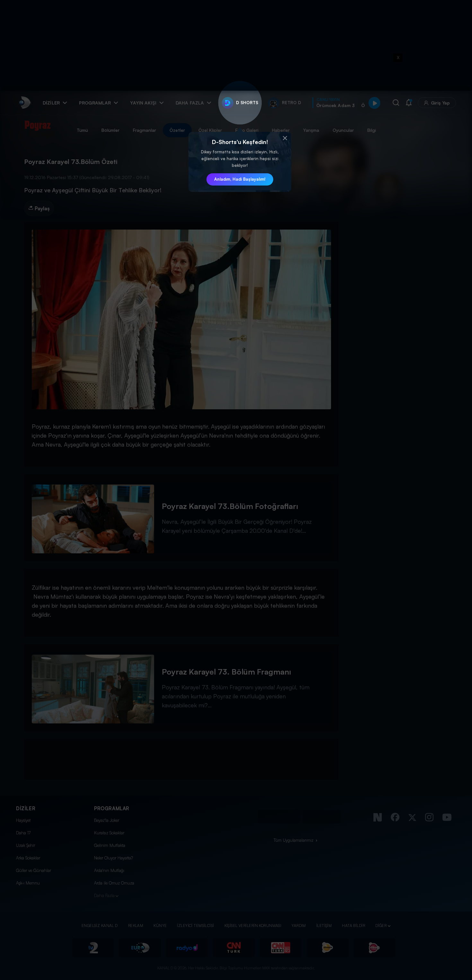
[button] (285, 138)
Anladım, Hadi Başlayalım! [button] (240, 179)
